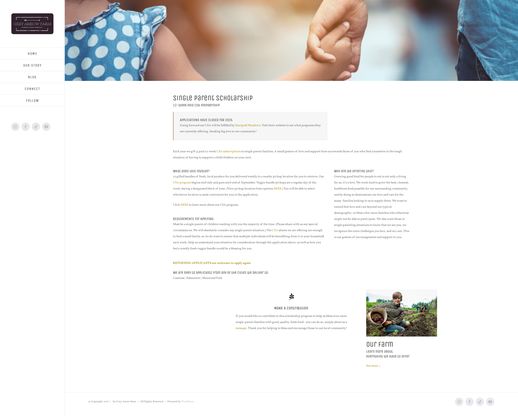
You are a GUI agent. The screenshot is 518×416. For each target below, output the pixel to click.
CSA (275, 230)
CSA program (182, 183)
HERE (277, 189)
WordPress (187, 401)
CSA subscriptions (229, 151)
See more (372, 366)
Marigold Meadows (247, 125)
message (241, 328)
